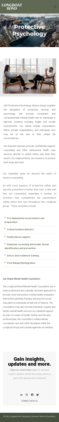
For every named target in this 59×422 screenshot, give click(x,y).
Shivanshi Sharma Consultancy (43, 416)
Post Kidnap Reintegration (21, 263)
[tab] (29, 220)
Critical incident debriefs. (20, 229)
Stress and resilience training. (23, 255)
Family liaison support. (19, 237)
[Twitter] (37, 394)
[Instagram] (26, 394)
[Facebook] (32, 394)
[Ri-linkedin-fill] (21, 394)
